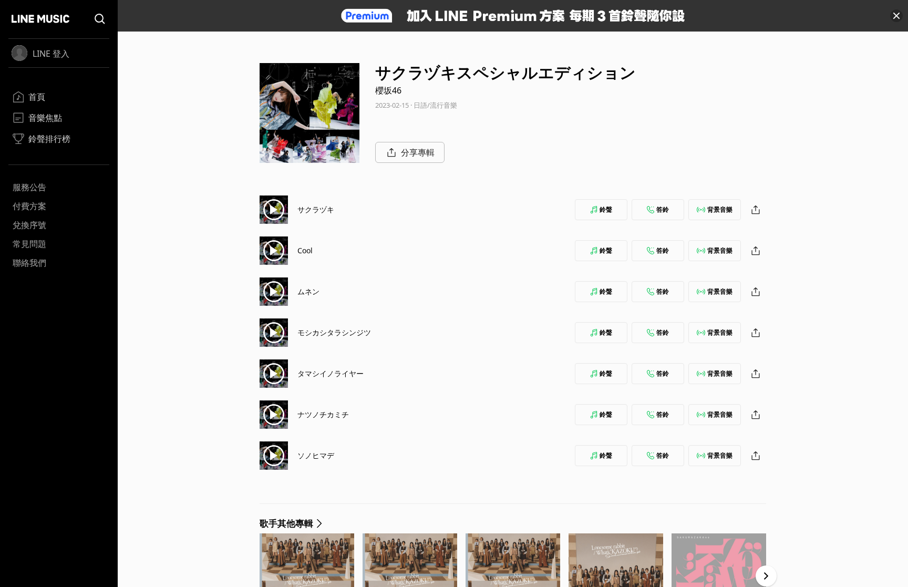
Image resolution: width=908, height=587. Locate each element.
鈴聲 (606, 209)
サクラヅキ (315, 209)
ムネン (308, 291)
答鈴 (662, 209)
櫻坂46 (388, 90)
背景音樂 (719, 209)
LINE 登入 (51, 53)
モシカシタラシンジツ (334, 332)
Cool (305, 250)
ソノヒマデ (315, 455)
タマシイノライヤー (330, 373)
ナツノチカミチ (323, 414)
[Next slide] (766, 575)
